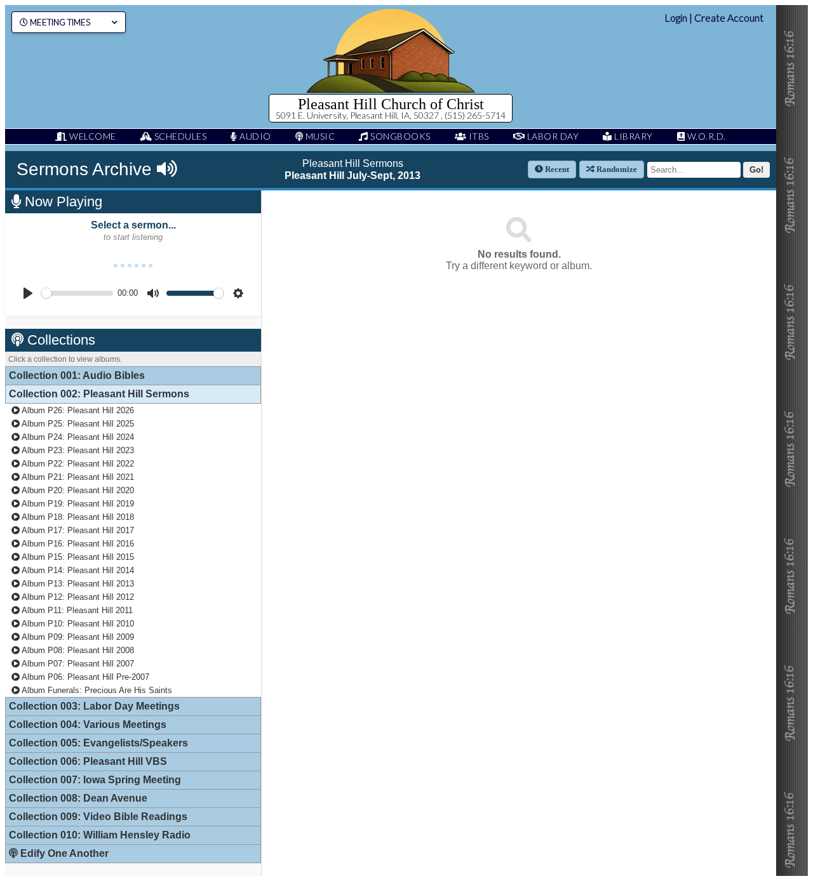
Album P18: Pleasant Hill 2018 (77, 517)
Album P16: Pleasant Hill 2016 (77, 543)
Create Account (728, 17)
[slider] (77, 293)
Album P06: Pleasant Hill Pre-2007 (84, 677)
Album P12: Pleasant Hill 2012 (77, 597)
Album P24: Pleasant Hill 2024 (77, 437)
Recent (556, 169)
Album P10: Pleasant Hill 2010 (77, 623)
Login (675, 17)
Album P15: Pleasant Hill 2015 (77, 557)
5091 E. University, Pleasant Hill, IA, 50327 (358, 115)
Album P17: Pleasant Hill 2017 (77, 530)
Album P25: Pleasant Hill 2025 (77, 423)
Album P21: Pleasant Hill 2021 (77, 477)
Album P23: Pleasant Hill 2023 (77, 450)
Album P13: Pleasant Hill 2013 (77, 583)
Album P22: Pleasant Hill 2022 (77, 463)
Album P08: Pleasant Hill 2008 (77, 650)
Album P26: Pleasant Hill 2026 (77, 410)
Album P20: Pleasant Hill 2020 (77, 490)
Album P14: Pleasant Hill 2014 (77, 570)
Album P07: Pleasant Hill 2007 (77, 663)
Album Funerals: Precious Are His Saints (96, 690)
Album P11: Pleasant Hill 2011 (76, 610)
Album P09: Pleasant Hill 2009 (77, 637)
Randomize (616, 169)
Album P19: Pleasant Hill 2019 (77, 503)
